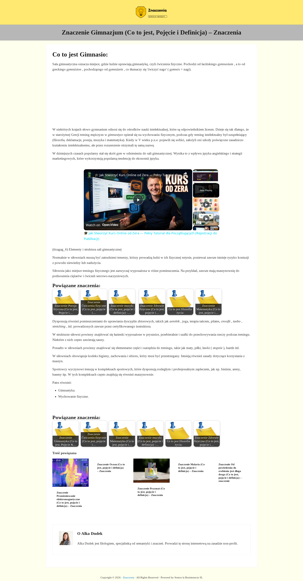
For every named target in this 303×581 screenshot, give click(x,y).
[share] (185, 173)
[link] (89, 174)
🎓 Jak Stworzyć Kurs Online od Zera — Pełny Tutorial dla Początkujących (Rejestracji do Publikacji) (137, 175)
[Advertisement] (151, 99)
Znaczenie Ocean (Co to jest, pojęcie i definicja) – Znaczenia (111, 467)
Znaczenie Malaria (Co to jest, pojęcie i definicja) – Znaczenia (191, 467)
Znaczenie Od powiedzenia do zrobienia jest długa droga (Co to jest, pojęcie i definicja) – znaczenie (230, 472)
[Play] (206, 204)
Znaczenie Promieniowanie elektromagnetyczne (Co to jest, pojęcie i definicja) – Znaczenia (69, 499)
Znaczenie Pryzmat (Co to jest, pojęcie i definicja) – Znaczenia (151, 492)
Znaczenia (128, 577)
